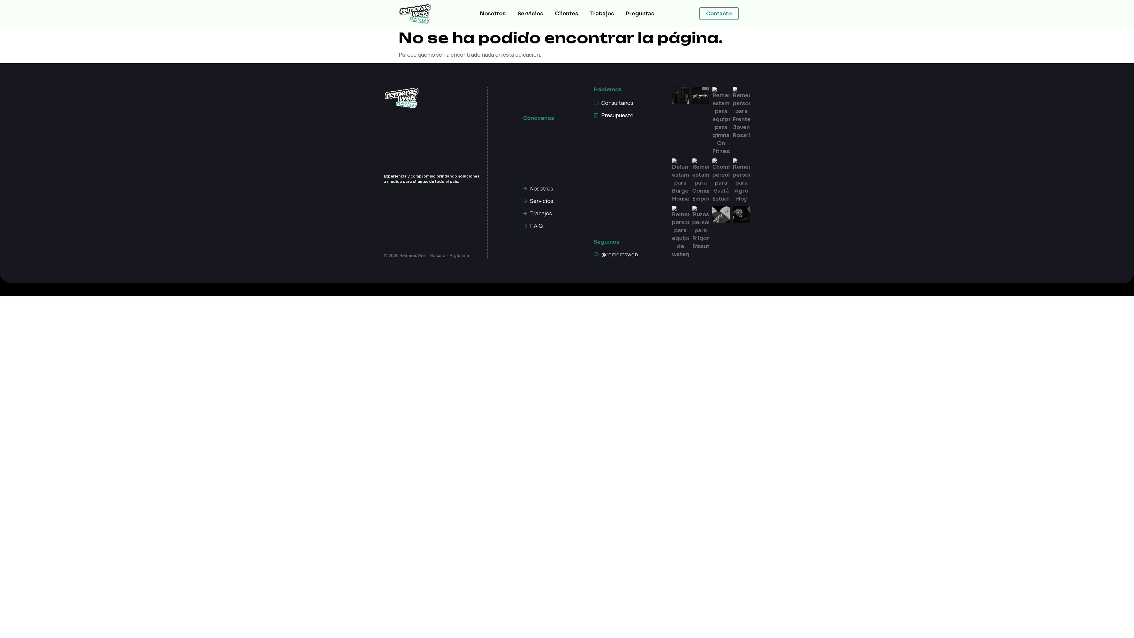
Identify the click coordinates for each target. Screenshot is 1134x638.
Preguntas (640, 13)
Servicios (530, 13)
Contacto (719, 13)
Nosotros (493, 13)
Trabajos (602, 13)
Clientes (566, 13)
